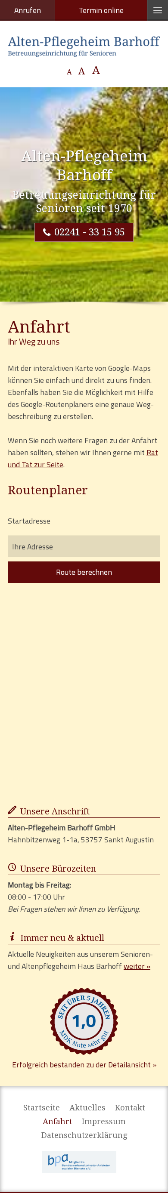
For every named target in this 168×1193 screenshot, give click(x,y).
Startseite (41, 1108)
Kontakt (130, 1108)
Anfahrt (57, 1121)
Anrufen (27, 10)
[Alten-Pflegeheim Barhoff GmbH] (84, 46)
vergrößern (96, 70)
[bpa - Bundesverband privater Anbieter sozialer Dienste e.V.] (79, 1162)
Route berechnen (84, 572)
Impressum (104, 1121)
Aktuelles (87, 1108)
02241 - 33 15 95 (89, 232)
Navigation (157, 10)
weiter (134, 966)
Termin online (101, 10)
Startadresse (29, 521)
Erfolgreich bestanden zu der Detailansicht (81, 1064)
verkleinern (69, 72)
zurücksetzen (82, 71)
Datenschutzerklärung (84, 1135)
